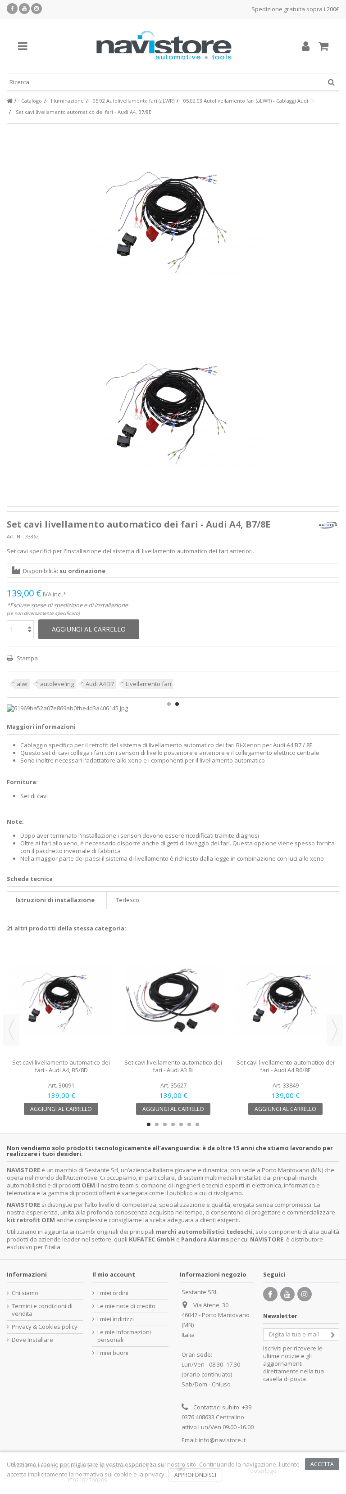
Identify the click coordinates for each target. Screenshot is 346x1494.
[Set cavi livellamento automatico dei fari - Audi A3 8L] (173, 1000)
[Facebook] (12, 8)
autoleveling (57, 684)
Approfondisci (195, 1475)
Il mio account (113, 1274)
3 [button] (165, 1124)
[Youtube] (24, 8)
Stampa (26, 658)
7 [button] (197, 1124)
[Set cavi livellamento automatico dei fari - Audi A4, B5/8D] (61, 1000)
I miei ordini (112, 1293)
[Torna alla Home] (9, 101)
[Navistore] (164, 45)
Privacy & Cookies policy (44, 1327)
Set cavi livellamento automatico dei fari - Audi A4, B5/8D (61, 1066)
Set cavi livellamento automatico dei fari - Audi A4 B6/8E (285, 1066)
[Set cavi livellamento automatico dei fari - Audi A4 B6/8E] (285, 1000)
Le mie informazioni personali (124, 1336)
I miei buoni (112, 1353)
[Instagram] (36, 8)
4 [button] (173, 1124)
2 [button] (177, 704)
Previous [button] (11, 1030)
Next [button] (335, 1030)
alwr (22, 684)
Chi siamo (25, 1293)
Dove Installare (32, 1340)
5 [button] (181, 1124)
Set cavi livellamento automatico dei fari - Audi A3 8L (173, 1066)
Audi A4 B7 (100, 684)
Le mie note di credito (126, 1306)
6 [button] (189, 1124)
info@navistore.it (222, 1440)
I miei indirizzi (115, 1319)
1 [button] (169, 704)
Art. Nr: (15, 536)
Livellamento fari (148, 684)
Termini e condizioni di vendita (42, 1310)
